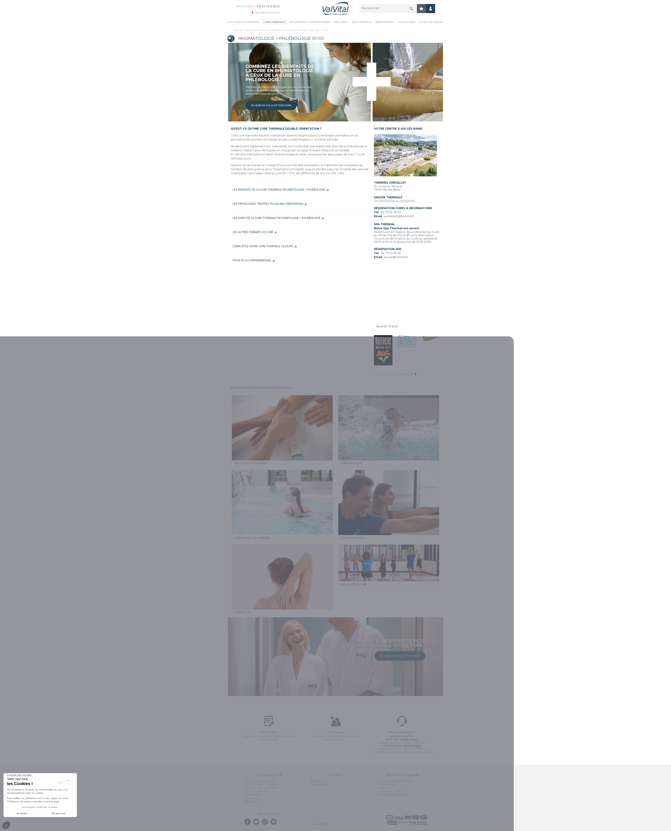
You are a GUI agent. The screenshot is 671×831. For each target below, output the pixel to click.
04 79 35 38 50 (391, 212)
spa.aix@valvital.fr (396, 257)
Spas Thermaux (361, 22)
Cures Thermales (274, 22)
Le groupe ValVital (431, 22)
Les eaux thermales (256, 791)
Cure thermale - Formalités (260, 784)
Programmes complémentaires (309, 22)
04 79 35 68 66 (391, 253)
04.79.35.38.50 (412, 745)
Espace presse (319, 784)
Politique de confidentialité (393, 794)
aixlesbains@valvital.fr (399, 216)
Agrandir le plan (387, 326)
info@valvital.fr (409, 739)
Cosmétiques (407, 22)
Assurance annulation (390, 791)
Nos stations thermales (243, 22)
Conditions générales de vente (395, 780)
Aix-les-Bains (275, 30)
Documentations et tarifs (259, 780)
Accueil (238, 30)
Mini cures (341, 22)
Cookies (382, 787)
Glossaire (249, 798)
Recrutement (319, 780)
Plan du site (251, 801)
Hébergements (384, 22)
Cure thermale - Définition (260, 787)
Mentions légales (387, 784)
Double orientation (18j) (299, 30)
